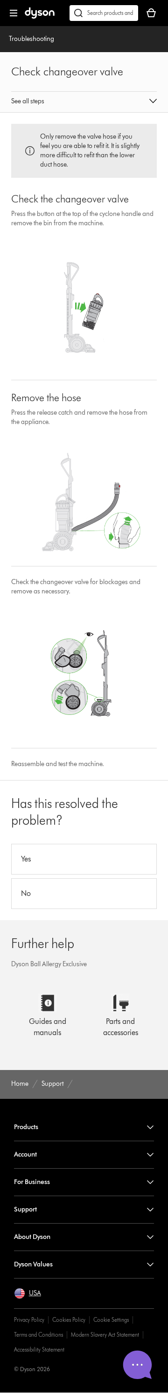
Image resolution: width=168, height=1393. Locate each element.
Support (25, 1209)
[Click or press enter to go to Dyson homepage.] (40, 16)
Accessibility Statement (39, 1349)
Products (26, 1127)
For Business (32, 1182)
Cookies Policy (68, 1319)
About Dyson (32, 1237)
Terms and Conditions (38, 1334)
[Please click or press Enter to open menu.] (13, 13)
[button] (84, 102)
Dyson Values (33, 1264)
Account (25, 1154)
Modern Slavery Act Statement (105, 1334)
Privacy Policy (29, 1319)
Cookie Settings (111, 1319)
